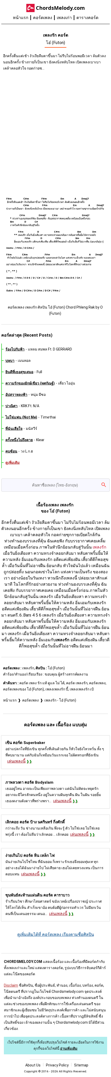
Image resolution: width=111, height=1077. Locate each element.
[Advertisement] (55, 131)
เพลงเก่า (64, 17)
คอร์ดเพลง (42, 17)
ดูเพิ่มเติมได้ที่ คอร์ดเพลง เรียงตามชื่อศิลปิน (55, 934)
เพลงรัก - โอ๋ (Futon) (60, 700)
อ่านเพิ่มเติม (68, 1048)
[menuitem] (23, 18)
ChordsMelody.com (60, 7)
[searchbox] (55, 485)
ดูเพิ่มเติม (12, 462)
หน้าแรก (20, 17)
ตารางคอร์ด (87, 17)
